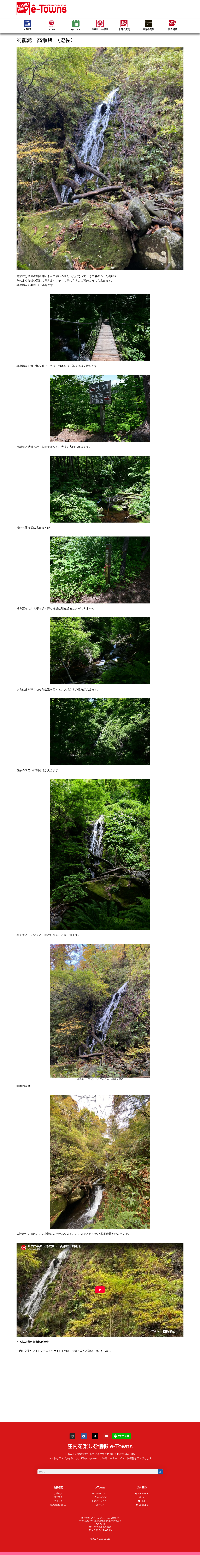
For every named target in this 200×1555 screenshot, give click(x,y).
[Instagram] (72, 1436)
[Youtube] (106, 1436)
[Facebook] (84, 1436)
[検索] (160, 1471)
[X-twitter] (95, 1436)
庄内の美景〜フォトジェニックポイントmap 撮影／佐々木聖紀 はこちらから (64, 1350)
